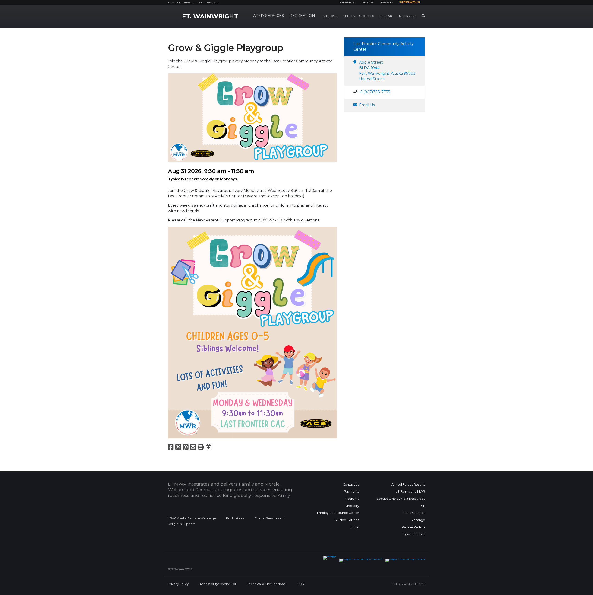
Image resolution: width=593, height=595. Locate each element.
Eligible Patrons (413, 534)
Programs (351, 498)
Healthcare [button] (329, 16)
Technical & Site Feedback (267, 584)
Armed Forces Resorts (408, 484)
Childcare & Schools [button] (359, 16)
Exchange (417, 520)
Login (355, 527)
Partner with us (409, 2)
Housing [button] (385, 16)
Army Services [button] (268, 15)
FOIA (301, 584)
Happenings (347, 2)
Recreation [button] (302, 15)
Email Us (367, 105)
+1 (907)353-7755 (374, 92)
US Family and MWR (410, 491)
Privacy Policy (178, 584)
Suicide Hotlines (347, 520)
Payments (351, 491)
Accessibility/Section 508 (218, 584)
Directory (386, 2)
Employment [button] (406, 16)
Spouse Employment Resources (401, 498)
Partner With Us (413, 527)
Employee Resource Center (338, 513)
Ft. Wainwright (210, 16)
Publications (235, 518)
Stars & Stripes (414, 513)
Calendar (367, 2)
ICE (422, 506)
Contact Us (351, 484)
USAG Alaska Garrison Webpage (192, 518)
